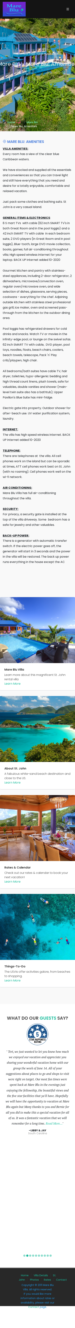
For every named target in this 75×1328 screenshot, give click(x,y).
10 (51, 1256)
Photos (34, 1280)
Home (11, 122)
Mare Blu (32, 122)
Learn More (12, 683)
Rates (47, 1280)
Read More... (54, 1123)
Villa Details (41, 1275)
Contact (61, 1280)
